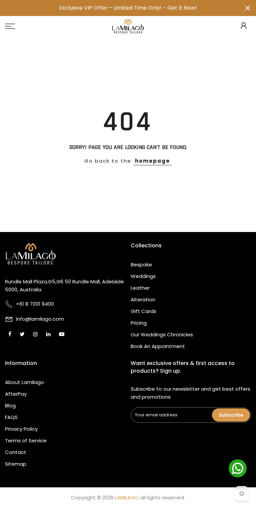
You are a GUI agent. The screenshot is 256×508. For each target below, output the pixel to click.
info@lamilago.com (40, 318)
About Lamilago (24, 382)
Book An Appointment (158, 346)
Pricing (139, 322)
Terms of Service (26, 440)
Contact (15, 452)
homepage (152, 160)
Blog (10, 405)
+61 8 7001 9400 (35, 303)
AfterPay (16, 393)
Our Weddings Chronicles (162, 334)
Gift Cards (143, 311)
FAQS (11, 417)
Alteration (143, 299)
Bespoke (141, 264)
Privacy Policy (21, 428)
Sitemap (15, 463)
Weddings (143, 276)
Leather (140, 287)
